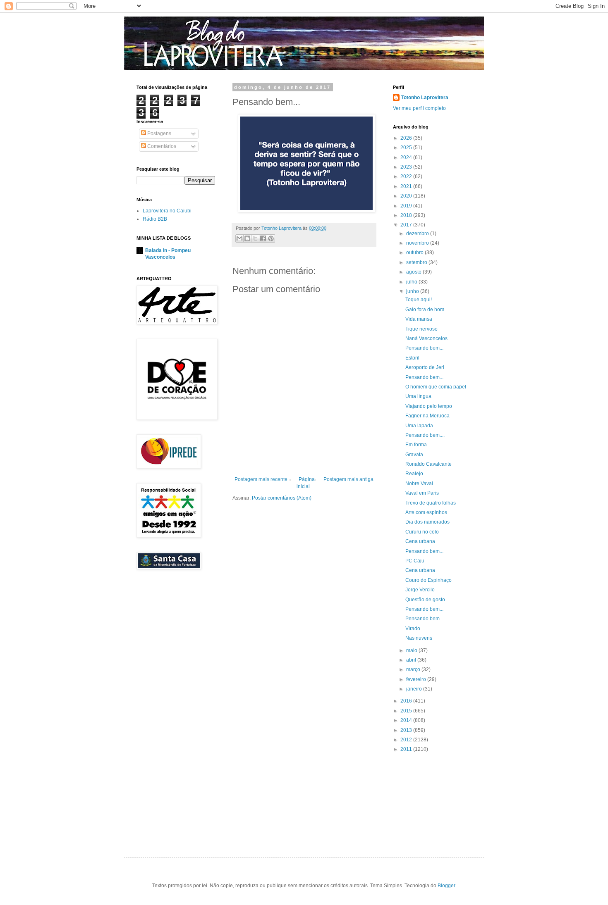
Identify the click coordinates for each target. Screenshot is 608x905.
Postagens (158, 133)
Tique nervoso (421, 329)
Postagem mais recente (261, 479)
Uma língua (418, 396)
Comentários (161, 146)
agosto (414, 272)
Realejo (414, 473)
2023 (406, 167)
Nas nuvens (418, 638)
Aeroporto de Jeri (424, 367)
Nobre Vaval (419, 483)
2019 (406, 206)
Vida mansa (418, 319)
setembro (417, 262)
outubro (415, 252)
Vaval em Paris (422, 493)
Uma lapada (419, 426)
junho (413, 291)
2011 (406, 749)
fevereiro (416, 679)
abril (411, 660)
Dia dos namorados (427, 522)
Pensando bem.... (425, 435)
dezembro (418, 233)
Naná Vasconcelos (426, 338)
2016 (406, 701)
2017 (406, 225)
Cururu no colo (422, 532)
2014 (406, 720)
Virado (412, 628)
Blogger (446, 885)
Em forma (416, 445)
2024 (406, 157)
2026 (406, 138)
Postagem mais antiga (348, 479)
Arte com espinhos (426, 512)
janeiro (414, 689)
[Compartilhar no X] (255, 238)
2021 (406, 186)
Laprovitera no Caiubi (167, 211)
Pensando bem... (424, 348)
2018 (406, 215)
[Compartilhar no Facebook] (263, 238)
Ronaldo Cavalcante (428, 464)
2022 (406, 176)
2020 (406, 196)
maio (412, 650)
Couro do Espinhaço (428, 580)
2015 (406, 711)
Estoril (412, 358)
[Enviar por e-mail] (239, 238)
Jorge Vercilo (420, 590)
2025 (406, 147)
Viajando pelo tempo (428, 406)
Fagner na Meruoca (427, 416)
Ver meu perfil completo (419, 108)
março (413, 669)
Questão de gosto (425, 600)
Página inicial (306, 482)
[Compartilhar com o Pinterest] (271, 238)
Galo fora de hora (425, 309)
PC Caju (414, 561)
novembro (418, 243)
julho (412, 282)
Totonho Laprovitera (424, 97)
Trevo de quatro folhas (430, 503)
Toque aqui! (418, 299)
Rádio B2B (155, 219)
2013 (406, 730)
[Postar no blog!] (247, 238)
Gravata (414, 454)
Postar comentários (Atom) (281, 498)
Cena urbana (420, 541)
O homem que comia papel (435, 387)
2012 (406, 740)
